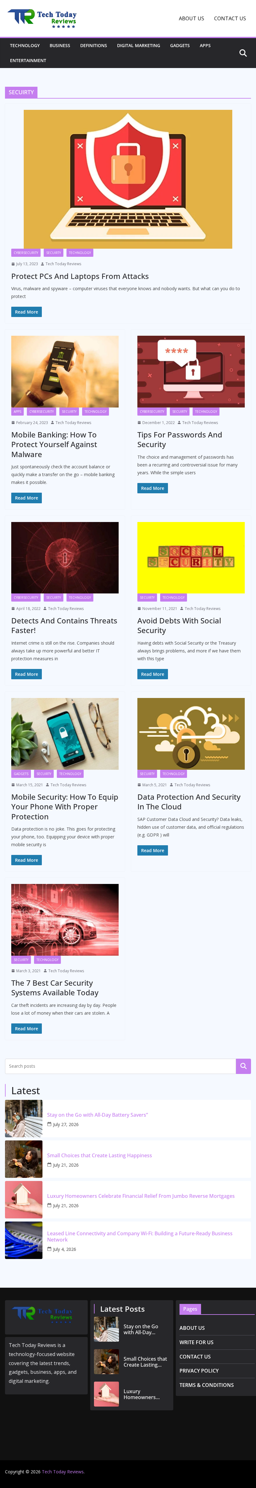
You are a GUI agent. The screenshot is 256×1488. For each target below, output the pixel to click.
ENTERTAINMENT (28, 60)
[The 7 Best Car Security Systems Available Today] (65, 919)
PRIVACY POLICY (199, 1370)
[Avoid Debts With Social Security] (191, 557)
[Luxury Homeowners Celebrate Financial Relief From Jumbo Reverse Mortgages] (23, 1199)
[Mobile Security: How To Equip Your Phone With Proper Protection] (65, 733)
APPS (205, 45)
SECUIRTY (53, 253)
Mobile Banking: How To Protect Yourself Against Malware (54, 444)
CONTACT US (230, 18)
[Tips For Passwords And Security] (191, 371)
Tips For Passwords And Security (179, 439)
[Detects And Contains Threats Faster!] (65, 557)
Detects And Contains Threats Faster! (64, 625)
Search (243, 1066)
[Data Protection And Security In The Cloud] (191, 733)
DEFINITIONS (93, 45)
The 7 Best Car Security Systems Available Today (54, 988)
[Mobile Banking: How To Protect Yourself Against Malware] (65, 371)
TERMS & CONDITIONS (207, 1385)
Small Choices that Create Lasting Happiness (99, 1156)
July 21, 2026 (66, 1165)
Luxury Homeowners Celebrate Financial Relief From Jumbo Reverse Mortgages (141, 1196)
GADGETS (180, 45)
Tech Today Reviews (63, 263)
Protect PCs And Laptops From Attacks (80, 276)
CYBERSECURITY (26, 253)
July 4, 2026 (64, 1249)
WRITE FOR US (197, 1342)
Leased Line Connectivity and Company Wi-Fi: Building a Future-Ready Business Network (140, 1236)
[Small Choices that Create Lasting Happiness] (23, 1159)
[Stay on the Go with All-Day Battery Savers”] (23, 1118)
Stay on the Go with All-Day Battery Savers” (97, 1115)
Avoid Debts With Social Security (179, 625)
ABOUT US (191, 18)
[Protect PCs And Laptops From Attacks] (128, 179)
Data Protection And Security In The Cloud (188, 802)
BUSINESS (60, 45)
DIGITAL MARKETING (138, 45)
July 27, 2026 (66, 1124)
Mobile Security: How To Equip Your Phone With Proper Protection (64, 806)
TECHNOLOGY (25, 45)
